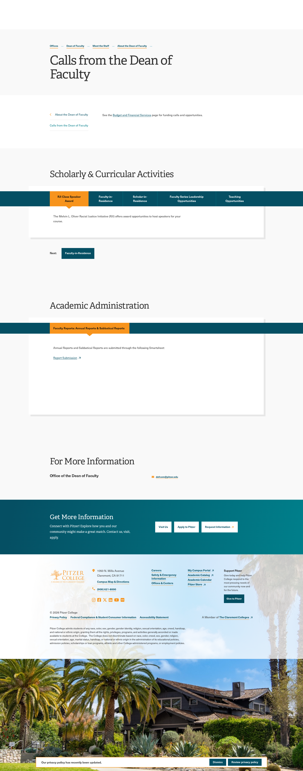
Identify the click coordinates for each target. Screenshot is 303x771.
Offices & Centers (162, 583)
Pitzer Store (195, 584)
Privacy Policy (58, 617)
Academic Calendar (200, 579)
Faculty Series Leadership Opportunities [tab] (187, 199)
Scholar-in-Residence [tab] (140, 199)
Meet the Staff (101, 45)
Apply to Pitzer (186, 527)
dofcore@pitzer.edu (167, 477)
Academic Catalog (199, 575)
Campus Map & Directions (113, 581)
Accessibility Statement (154, 617)
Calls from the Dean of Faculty (69, 125)
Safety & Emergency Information (164, 576)
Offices (54, 45)
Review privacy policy (244, 762)
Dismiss (218, 762)
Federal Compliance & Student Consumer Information (103, 617)
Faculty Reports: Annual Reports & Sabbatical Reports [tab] (89, 328)
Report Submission (65, 358)
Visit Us (163, 527)
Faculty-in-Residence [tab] (106, 199)
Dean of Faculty (75, 45)
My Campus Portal (199, 570)
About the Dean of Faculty (132, 45)
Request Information (217, 527)
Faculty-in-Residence (78, 253)
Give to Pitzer (234, 598)
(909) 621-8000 (106, 589)
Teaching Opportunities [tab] (234, 199)
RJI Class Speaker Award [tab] (69, 199)
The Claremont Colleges (234, 617)
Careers (156, 570)
